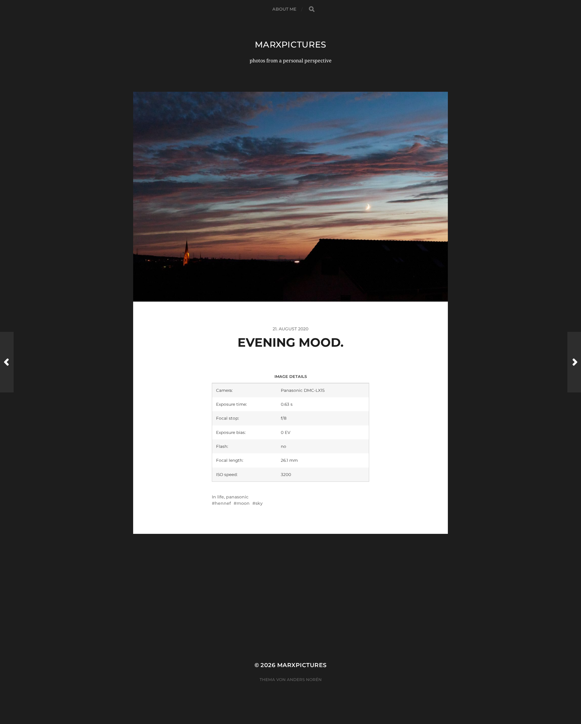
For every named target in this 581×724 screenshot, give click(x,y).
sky (259, 503)
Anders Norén (304, 679)
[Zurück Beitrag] (7, 362)
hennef (223, 503)
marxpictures (290, 44)
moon (243, 503)
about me (284, 9)
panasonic (237, 497)
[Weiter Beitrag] (574, 362)
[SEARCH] (312, 9)
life (220, 497)
